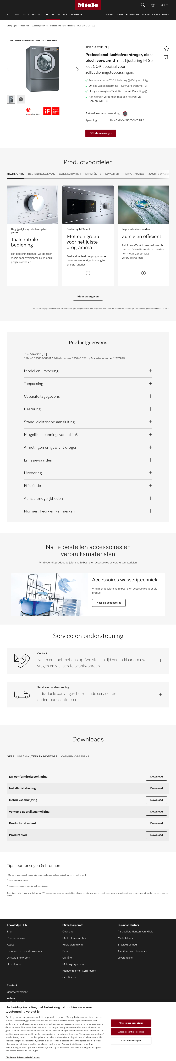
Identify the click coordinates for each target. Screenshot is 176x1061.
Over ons (67, 931)
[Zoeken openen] (143, 5)
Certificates (69, 977)
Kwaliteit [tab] (112, 174)
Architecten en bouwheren (133, 951)
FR (167, 5)
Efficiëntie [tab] (93, 174)
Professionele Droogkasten (62, 26)
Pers (65, 951)
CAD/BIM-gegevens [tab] (75, 756)
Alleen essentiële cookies (131, 1032)
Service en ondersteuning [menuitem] (122, 15)
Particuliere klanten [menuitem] (155, 15)
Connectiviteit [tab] (70, 174)
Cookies (35, 1057)
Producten (24, 26)
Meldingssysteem (73, 964)
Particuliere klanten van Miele (135, 931)
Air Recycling (136, 91)
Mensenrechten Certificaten (79, 971)
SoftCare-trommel (132, 86)
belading (122, 80)
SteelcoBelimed (127, 944)
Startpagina (12, 26)
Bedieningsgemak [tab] (41, 174)
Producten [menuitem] (53, 15)
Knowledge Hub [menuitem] (32, 15)
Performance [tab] (134, 174)
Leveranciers (125, 957)
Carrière (67, 957)
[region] (88, 1031)
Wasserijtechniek (40, 26)
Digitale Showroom (18, 957)
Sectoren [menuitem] (13, 15)
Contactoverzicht (17, 992)
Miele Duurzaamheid (74, 938)
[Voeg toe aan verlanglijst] (153, 5)
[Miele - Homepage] (88, 5)
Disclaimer (11, 1057)
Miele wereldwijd (72, 944)
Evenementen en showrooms (24, 951)
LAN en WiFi (96, 101)
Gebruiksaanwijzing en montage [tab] (32, 756)
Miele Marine (126, 938)
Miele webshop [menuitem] (72, 15)
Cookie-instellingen (131, 1041)
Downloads (14, 964)
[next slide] (77, 69)
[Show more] (88, 273)
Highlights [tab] (15, 174)
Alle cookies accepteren (131, 1023)
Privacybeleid (24, 1057)
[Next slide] (162, 174)
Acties (10, 944)
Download (156, 776)
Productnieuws (16, 938)
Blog (9, 931)
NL (162, 5)
